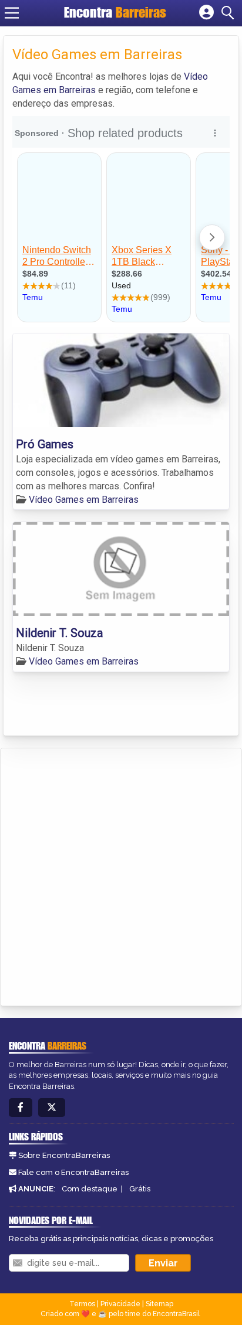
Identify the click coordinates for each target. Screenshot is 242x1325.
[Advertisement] (121, 875)
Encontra (115, 12)
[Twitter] (51, 1108)
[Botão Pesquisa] (229, 13)
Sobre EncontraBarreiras (64, 1155)
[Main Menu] (11, 13)
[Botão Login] (206, 12)
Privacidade (120, 1304)
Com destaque (89, 1188)
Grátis (139, 1188)
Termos (82, 1304)
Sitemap (159, 1304)
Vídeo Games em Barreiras (84, 499)
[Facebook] (20, 1108)
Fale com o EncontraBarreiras (73, 1172)
